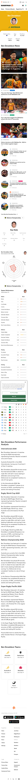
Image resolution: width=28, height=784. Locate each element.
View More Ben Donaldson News (8, 214)
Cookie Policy (4, 768)
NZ (14, 751)
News (2, 9)
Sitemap (3, 745)
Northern (16, 742)
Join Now (16, 731)
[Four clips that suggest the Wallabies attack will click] (14, 109)
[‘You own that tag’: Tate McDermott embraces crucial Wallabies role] (14, 85)
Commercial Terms (5, 771)
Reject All (14, 396)
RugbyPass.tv (17, 733)
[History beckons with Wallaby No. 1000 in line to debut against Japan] (14, 134)
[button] (26, 9)
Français (16, 754)
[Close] (25, 382)
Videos (3, 742)
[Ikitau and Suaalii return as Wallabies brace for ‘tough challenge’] (14, 61)
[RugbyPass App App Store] (8, 717)
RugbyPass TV (20, 9)
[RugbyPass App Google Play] (20, 717)
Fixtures (3, 733)
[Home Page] (7, 5)
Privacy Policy (4, 762)
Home (2, 731)
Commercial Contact (17, 765)
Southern (16, 745)
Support (16, 762)
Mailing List (16, 736)
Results (3, 736)
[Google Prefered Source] (14, 722)
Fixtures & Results (10, 9)
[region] (14, 392)
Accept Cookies (14, 400)
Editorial (16, 769)
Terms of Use (4, 765)
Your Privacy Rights (14, 392)
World (15, 748)
